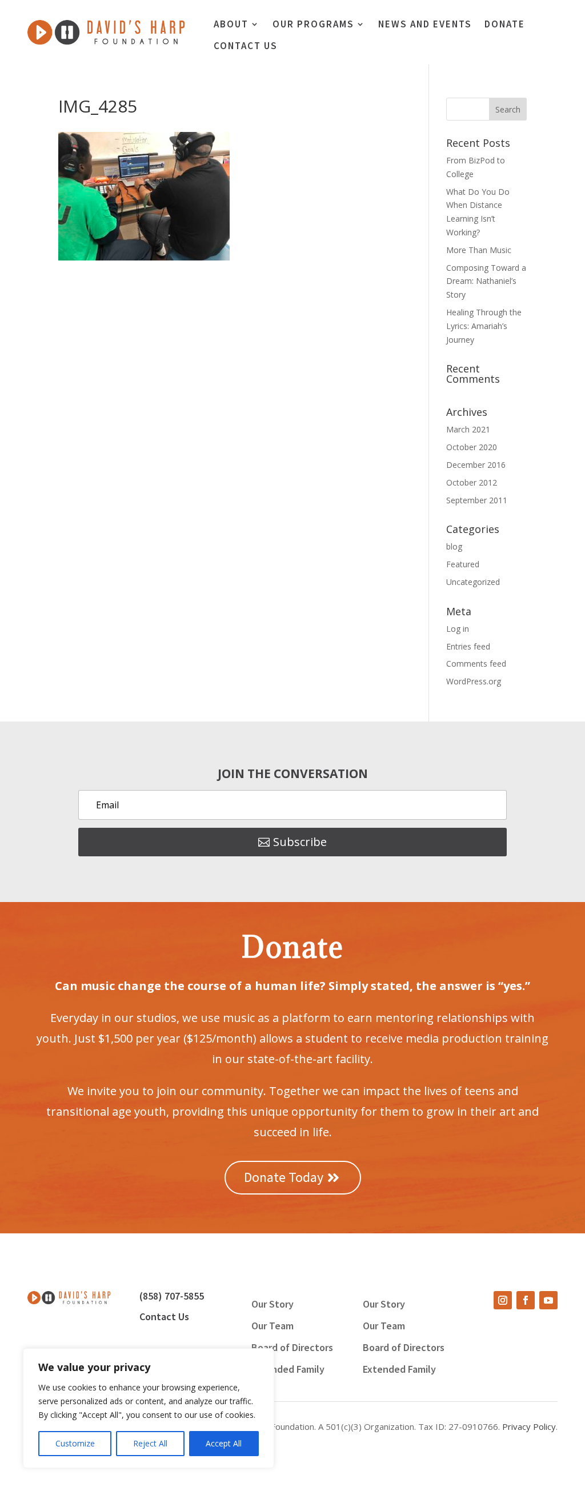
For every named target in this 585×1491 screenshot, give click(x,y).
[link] (106, 41)
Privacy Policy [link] (529, 1426)
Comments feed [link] (476, 663)
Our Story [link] (272, 1305)
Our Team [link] (272, 1327)
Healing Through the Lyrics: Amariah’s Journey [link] (484, 326)
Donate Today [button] (283, 1177)
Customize (75, 1443)
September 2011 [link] (476, 500)
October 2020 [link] (471, 447)
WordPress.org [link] (473, 681)
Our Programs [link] (313, 25)
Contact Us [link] (246, 47)
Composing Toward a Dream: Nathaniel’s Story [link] (486, 281)
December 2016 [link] (476, 464)
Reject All (150, 1443)
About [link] (231, 25)
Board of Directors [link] (292, 1349)
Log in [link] (457, 628)
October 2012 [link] (471, 482)
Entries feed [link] (468, 646)
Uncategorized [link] (473, 581)
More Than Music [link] (478, 250)
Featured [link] (462, 564)
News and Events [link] (425, 25)
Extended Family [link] (287, 1370)
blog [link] (454, 546)
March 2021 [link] (468, 429)
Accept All (224, 1443)
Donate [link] (504, 25)
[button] (508, 109)
